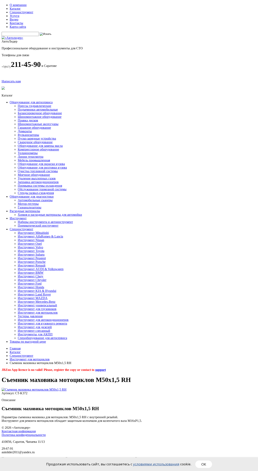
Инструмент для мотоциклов (30, 359)
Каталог (15, 8)
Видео (14, 19)
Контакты (16, 23)
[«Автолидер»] (12, 37)
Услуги (14, 16)
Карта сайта (18, 26)
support (100, 369)
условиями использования (156, 464)
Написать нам (11, 81)
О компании (18, 5)
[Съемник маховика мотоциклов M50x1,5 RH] (34, 389)
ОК (203, 464)
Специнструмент (21, 12)
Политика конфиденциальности (24, 435)
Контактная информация (19, 431)
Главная (15, 348)
